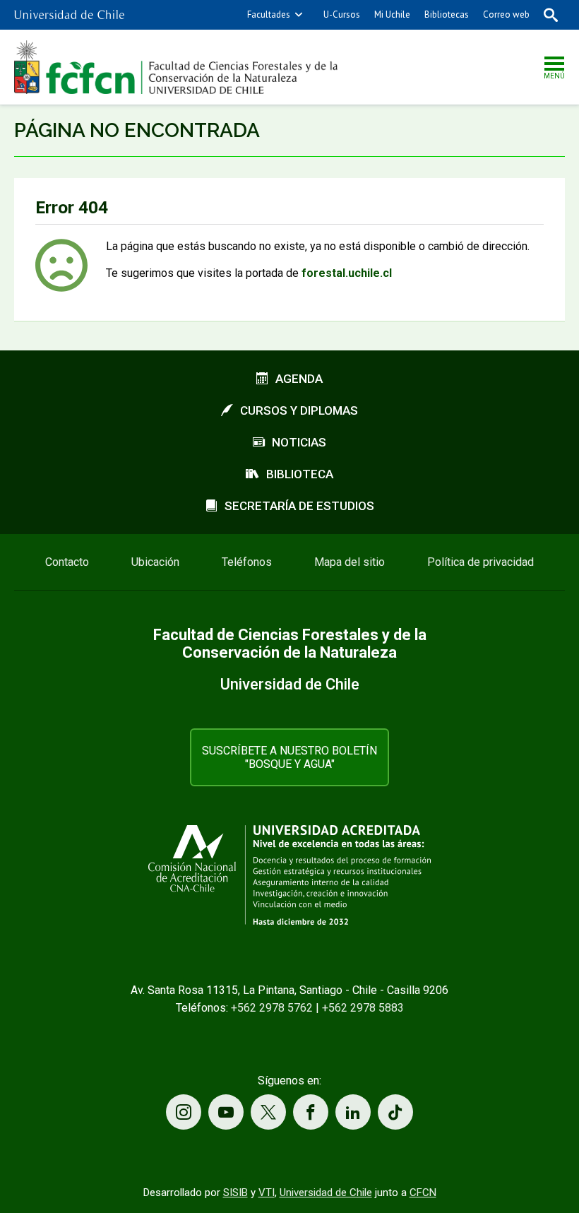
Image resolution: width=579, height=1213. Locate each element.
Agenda (299, 379)
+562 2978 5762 (272, 1007)
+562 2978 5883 (363, 1007)
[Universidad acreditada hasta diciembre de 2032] (289, 875)
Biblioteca (299, 474)
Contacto (67, 562)
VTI (266, 1192)
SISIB (235, 1192)
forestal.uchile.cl (347, 273)
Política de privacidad (480, 562)
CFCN (423, 1192)
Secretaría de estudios (299, 506)
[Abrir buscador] (551, 15)
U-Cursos (341, 14)
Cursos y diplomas (299, 410)
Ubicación (155, 562)
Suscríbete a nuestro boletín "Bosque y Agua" (289, 757)
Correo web (506, 14)
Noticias (299, 442)
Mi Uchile (392, 14)
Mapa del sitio (349, 562)
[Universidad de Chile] (69, 15)
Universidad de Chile (326, 1192)
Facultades (268, 14)
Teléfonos (247, 562)
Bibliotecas (446, 14)
